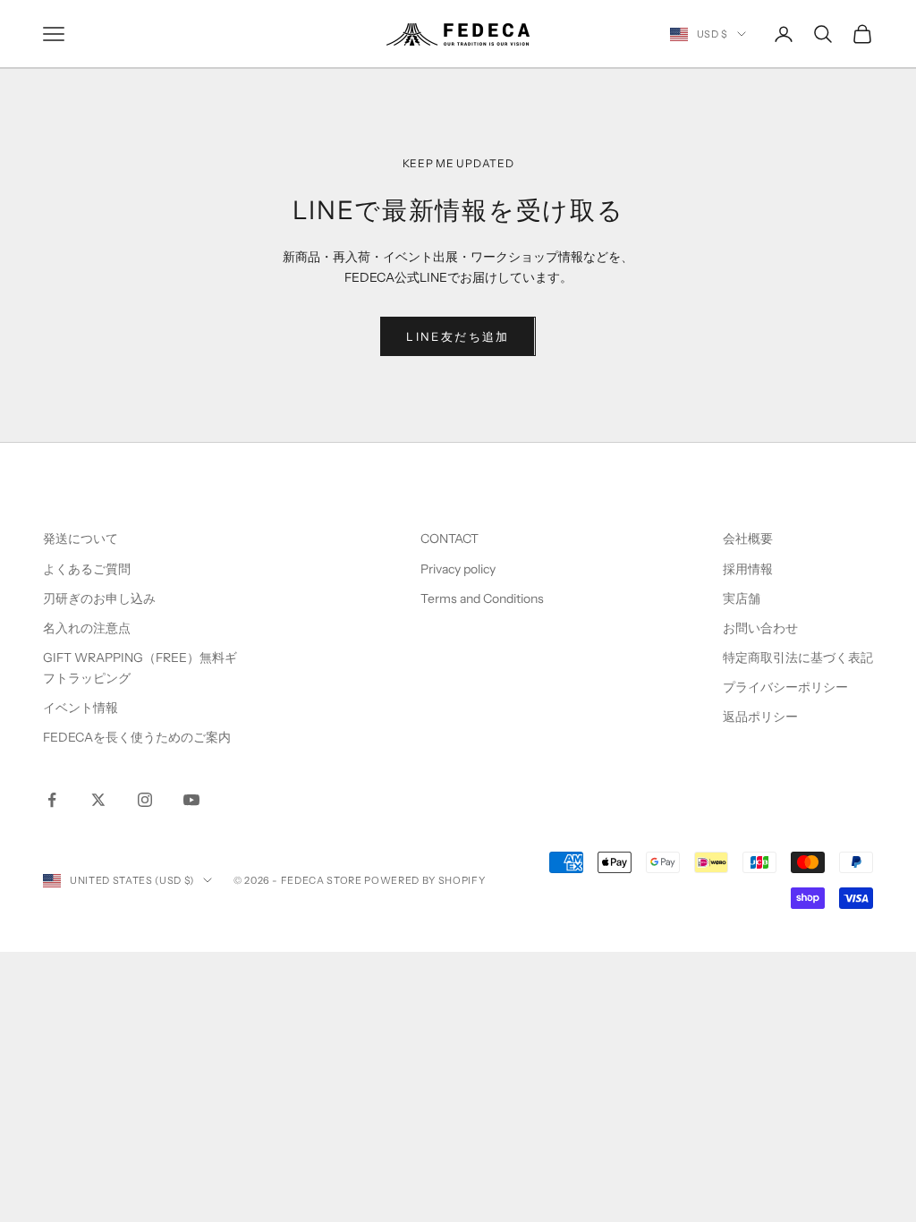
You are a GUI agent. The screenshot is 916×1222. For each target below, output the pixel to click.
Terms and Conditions (483, 598)
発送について (80, 538)
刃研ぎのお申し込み (99, 598)
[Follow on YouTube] (191, 800)
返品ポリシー (760, 717)
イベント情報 (80, 708)
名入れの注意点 (87, 628)
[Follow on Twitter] (98, 800)
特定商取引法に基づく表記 (798, 657)
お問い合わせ (760, 628)
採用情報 (748, 569)
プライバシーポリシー (785, 687)
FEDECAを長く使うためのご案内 (137, 737)
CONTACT (449, 538)
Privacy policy (458, 569)
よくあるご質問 (87, 569)
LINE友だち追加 (457, 336)
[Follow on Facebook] (52, 800)
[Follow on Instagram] (145, 800)
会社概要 (748, 538)
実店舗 (741, 598)
